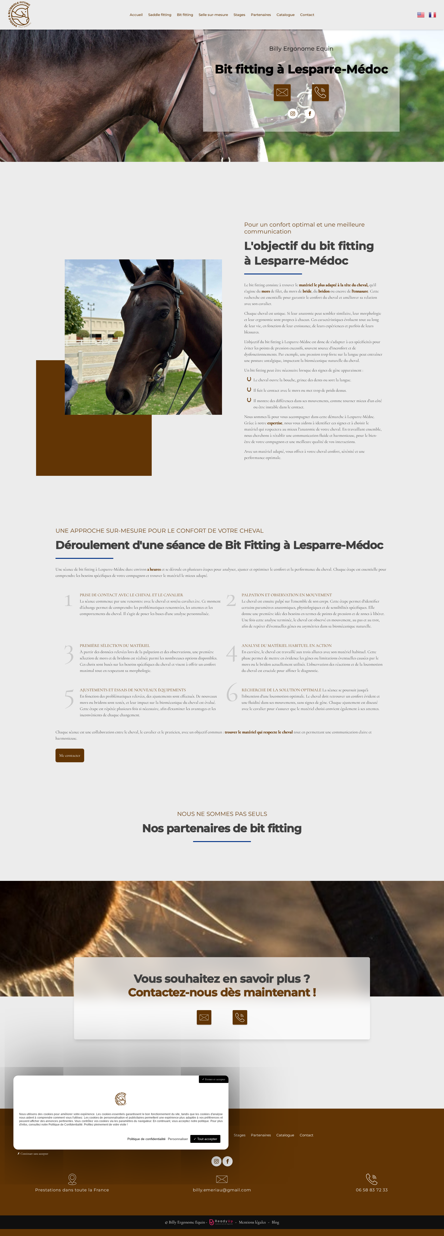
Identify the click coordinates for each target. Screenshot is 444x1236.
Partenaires (261, 14)
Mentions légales (252, 1222)
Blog (275, 1222)
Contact (307, 14)
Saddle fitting (159, 14)
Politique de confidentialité (146, 1139)
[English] (421, 14)
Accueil (136, 14)
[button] (282, 92)
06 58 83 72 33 (372, 1190)
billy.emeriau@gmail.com (222, 1190)
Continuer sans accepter (34, 1154)
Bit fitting (185, 14)
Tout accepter (206, 1139)
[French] (433, 14)
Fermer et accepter (214, 1079)
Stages (239, 14)
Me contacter (69, 755)
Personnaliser (178, 1139)
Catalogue (286, 14)
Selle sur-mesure (213, 14)
